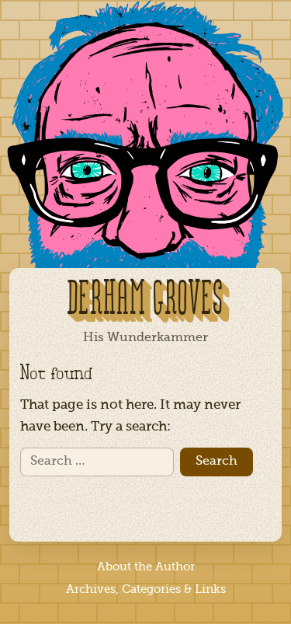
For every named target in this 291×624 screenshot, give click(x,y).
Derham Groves (146, 301)
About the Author (146, 567)
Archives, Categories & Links (146, 589)
